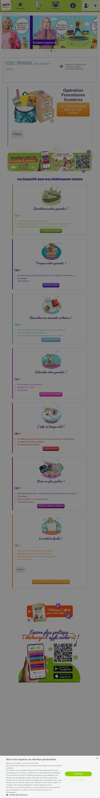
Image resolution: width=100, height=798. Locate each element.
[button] (34, 794)
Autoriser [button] (78, 774)
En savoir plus (22, 792)
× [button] (97, 758)
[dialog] (50, 777)
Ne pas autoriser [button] (78, 780)
